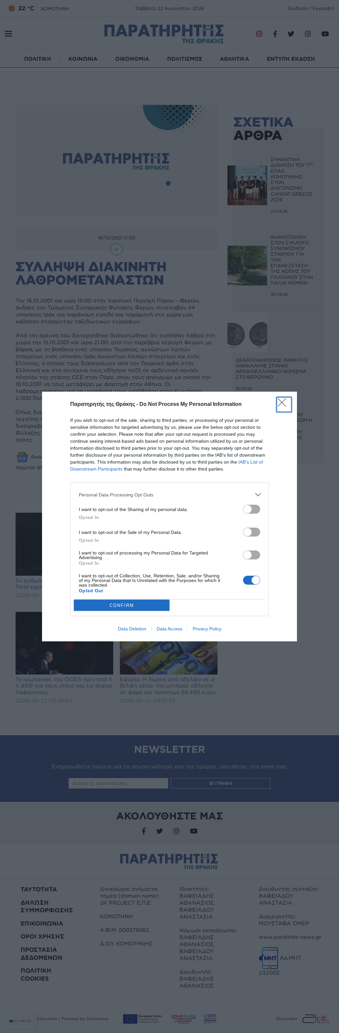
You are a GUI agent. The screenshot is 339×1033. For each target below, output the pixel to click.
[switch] (251, 509)
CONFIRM (122, 605)
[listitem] (169, 494)
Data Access (169, 628)
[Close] (284, 404)
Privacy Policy (207, 628)
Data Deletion (132, 628)
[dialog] (169, 516)
